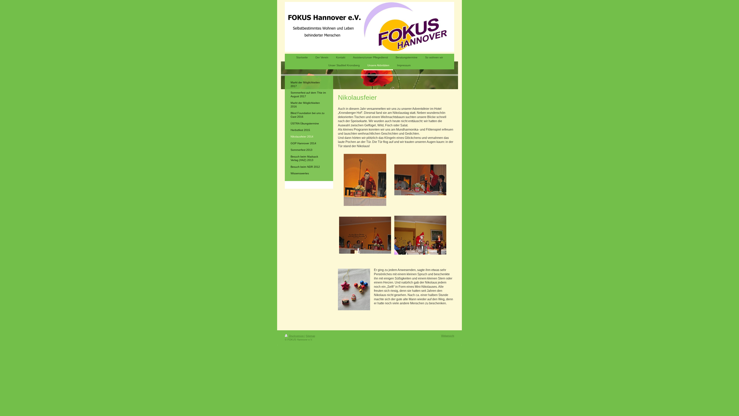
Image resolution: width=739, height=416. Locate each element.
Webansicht (447, 335)
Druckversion (296, 336)
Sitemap (310, 336)
